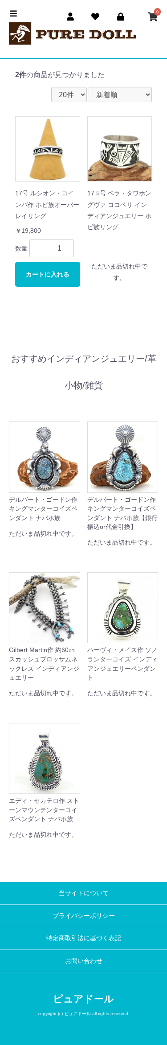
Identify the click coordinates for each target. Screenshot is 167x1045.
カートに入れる (47, 274)
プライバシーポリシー (84, 915)
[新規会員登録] (70, 15)
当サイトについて (84, 892)
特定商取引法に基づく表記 (83, 938)
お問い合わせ (83, 960)
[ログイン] (120, 15)
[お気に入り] (95, 15)
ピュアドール (83, 998)
